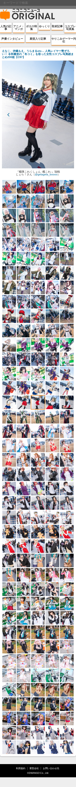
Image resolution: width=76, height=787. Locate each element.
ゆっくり (44, 26)
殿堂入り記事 (38, 38)
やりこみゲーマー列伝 (63, 40)
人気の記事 (5, 27)
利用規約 (20, 768)
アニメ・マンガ (18, 27)
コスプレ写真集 (70, 27)
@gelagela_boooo (46, 174)
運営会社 (34, 768)
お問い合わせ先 (51, 768)
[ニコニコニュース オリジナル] (27, 15)
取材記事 (57, 26)
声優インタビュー (12, 38)
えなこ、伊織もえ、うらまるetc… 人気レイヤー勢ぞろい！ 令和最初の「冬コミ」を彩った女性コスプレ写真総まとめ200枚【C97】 (38, 54)
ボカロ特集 (31, 27)
